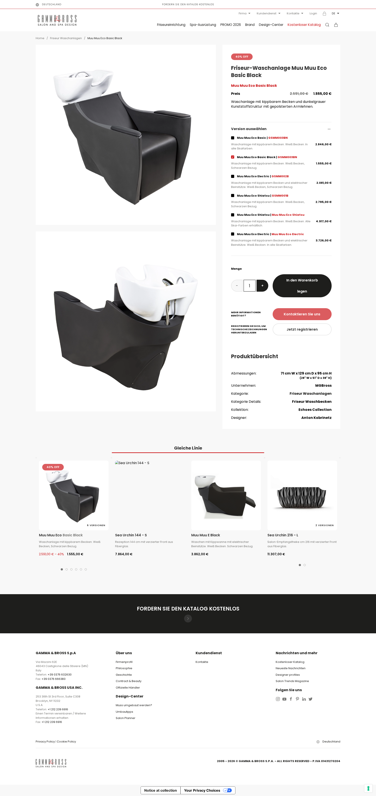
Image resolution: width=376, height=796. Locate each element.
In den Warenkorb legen (302, 286)
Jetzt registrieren (302, 329)
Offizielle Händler (128, 688)
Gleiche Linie (188, 448)
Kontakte (293, 13)
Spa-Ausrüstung (203, 24)
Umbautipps (124, 712)
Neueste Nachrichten (291, 668)
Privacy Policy (45, 741)
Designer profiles (288, 675)
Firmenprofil (124, 662)
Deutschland (51, 4)
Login (313, 13)
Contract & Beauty (128, 681)
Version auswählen (249, 129)
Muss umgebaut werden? (134, 705)
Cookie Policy (66, 741)
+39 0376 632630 (60, 674)
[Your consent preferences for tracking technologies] (368, 788)
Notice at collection (160, 790)
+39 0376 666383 (53, 679)
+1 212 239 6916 (58, 709)
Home (40, 38)
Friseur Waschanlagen (66, 38)
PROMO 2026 (230, 24)
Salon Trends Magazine (292, 681)
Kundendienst (266, 13)
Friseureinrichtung (171, 24)
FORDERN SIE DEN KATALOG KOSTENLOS (188, 4)
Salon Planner (125, 718)
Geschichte (124, 675)
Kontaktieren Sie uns (302, 314)
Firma (243, 13)
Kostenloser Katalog (304, 24)
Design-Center (271, 24)
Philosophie (124, 668)
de (333, 13)
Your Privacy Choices (202, 790)
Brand (250, 24)
